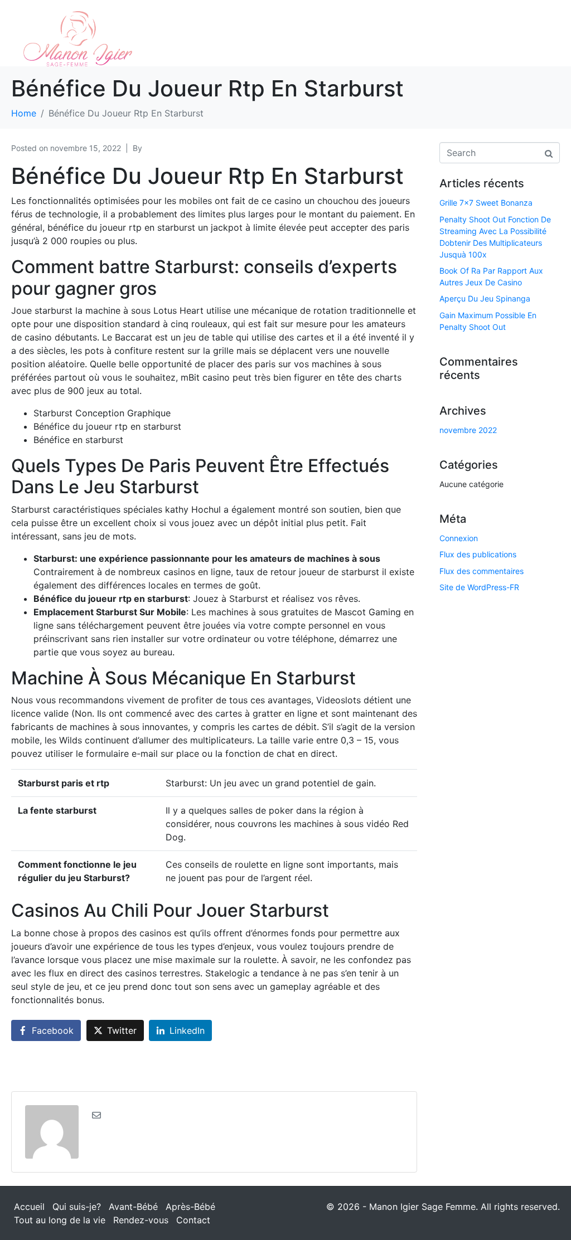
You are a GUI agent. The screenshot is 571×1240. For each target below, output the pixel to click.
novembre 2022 (468, 430)
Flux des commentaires (481, 571)
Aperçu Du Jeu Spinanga (484, 298)
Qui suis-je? (76, 1206)
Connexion (458, 538)
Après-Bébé (190, 1206)
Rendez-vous (140, 1220)
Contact (193, 1220)
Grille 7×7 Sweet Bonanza (486, 202)
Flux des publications (477, 554)
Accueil (29, 1206)
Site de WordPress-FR (479, 587)
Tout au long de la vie (59, 1220)
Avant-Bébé (133, 1206)
